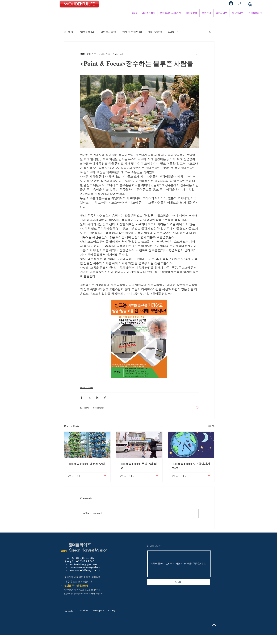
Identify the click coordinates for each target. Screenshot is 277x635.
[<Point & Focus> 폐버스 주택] (87, 445)
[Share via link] (105, 397)
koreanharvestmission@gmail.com (84, 567)
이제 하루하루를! (132, 31)
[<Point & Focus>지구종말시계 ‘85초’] (191, 445)
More (171, 31)
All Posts (68, 31)
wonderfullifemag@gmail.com (83, 564)
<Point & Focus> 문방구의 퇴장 (138, 466)
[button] (250, 4)
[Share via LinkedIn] (97, 397)
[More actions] (197, 54)
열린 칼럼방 (155, 31)
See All (211, 425)
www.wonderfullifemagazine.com (85, 570)
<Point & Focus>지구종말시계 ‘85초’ (191, 466)
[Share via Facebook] (81, 397)
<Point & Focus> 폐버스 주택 (87, 464)
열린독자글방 (108, 31)
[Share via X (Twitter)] (89, 397)
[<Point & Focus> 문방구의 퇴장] (139, 445)
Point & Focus (87, 31)
